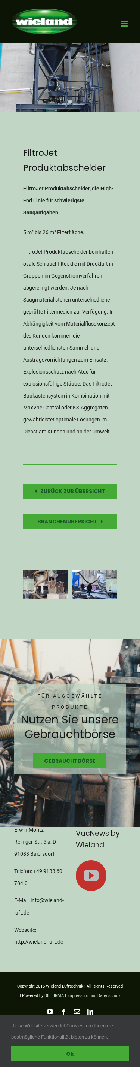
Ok (70, 1054)
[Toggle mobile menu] (125, 24)
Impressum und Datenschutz (94, 995)
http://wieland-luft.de (38, 942)
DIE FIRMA (54, 995)
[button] (28, 584)
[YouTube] (91, 875)
